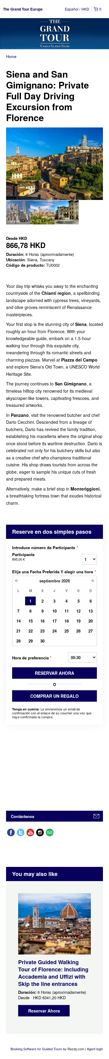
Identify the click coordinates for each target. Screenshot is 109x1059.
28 (18, 641)
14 (18, 621)
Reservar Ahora (44, 1011)
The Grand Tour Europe (23, 9)
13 (90, 611)
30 (42, 641)
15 (30, 621)
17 (54, 621)
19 (78, 621)
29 (30, 641)
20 (90, 621)
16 (42, 621)
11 (66, 611)
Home (11, 56)
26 (78, 631)
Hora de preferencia (31, 658)
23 (42, 631)
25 (66, 631)
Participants (23, 557)
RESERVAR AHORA (54, 673)
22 (30, 631)
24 (54, 631)
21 (18, 631)
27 (90, 631)
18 (66, 621)
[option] (18, 212)
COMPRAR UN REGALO (54, 696)
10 (54, 611)
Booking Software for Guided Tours (37, 1048)
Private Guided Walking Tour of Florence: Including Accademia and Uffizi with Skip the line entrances (53, 973)
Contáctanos (22, 816)
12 (78, 611)
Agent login (95, 1048)
